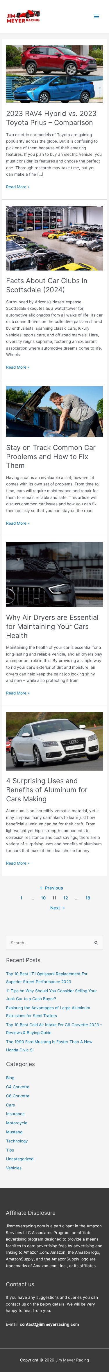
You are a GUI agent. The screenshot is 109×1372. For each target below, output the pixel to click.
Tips (10, 1150)
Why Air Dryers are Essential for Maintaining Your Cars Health (52, 626)
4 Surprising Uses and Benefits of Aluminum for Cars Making (46, 789)
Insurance (15, 1113)
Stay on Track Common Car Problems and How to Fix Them (51, 456)
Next (57, 908)
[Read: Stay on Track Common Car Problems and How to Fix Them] (54, 411)
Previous (51, 888)
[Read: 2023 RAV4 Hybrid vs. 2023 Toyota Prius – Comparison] (54, 74)
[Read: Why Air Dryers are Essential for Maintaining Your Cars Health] (54, 574)
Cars (10, 1105)
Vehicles (14, 1168)
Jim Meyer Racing (72, 1360)
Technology (17, 1141)
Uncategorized (19, 1159)
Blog (10, 1077)
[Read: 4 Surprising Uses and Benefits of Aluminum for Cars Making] (54, 740)
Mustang (14, 1132)
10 (43, 898)
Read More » (18, 187)
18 (87, 898)
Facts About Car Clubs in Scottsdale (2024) (46, 285)
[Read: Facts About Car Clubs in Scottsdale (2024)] (54, 237)
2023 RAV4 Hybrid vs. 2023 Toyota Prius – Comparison (51, 118)
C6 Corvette (17, 1096)
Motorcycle (16, 1122)
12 (65, 898)
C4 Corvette (17, 1086)
